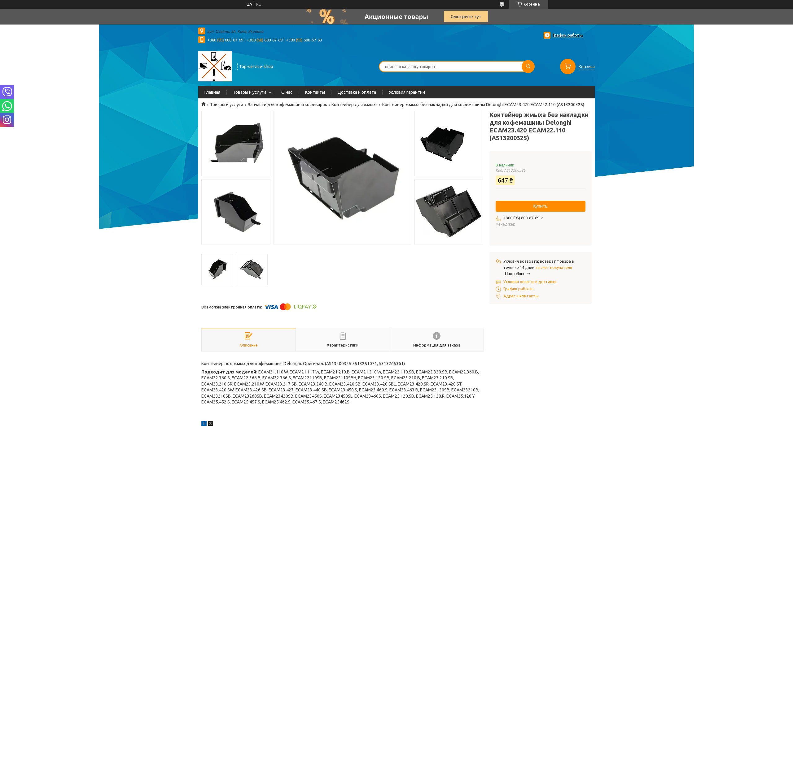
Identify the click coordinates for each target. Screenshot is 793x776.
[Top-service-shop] (215, 65)
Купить (540, 206)
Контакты (315, 92)
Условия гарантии (407, 92)
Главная (212, 92)
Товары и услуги (249, 92)
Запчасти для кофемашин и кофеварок (287, 104)
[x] (210, 424)
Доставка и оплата (357, 92)
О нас (286, 92)
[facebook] (204, 424)
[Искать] (528, 66)
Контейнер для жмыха (354, 104)
